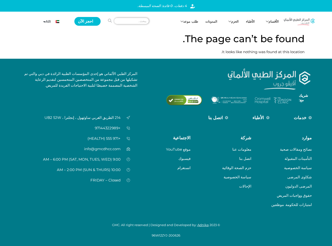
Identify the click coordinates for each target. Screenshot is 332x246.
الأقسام (274, 21)
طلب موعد (190, 21)
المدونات (211, 21)
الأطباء (250, 21)
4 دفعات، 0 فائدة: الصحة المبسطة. (162, 6)
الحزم (235, 21)
